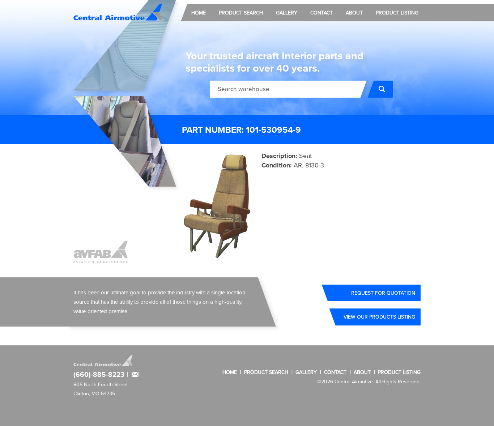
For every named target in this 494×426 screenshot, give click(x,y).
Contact (321, 12)
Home (198, 12)
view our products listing (379, 316)
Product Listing (397, 12)
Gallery (286, 12)
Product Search (241, 12)
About (354, 12)
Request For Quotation (383, 293)
